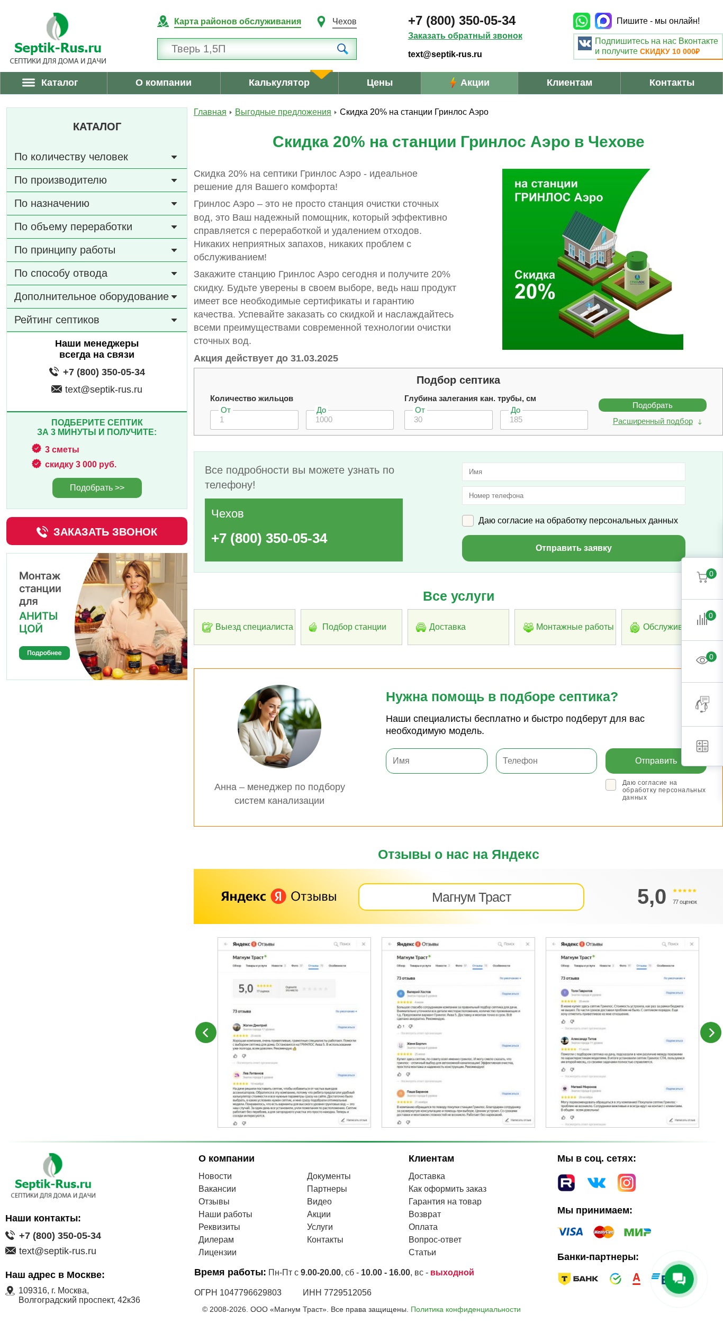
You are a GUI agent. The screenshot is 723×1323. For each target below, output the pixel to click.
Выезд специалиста (254, 626)
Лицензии (217, 1252)
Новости (215, 1176)
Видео (319, 1201)
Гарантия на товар (445, 1201)
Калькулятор (279, 82)
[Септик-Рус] (58, 39)
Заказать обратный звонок (465, 35)
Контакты (671, 82)
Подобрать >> (97, 487)
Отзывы (214, 1201)
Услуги (320, 1226)
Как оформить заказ (447, 1188)
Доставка (447, 626)
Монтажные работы (575, 626)
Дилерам (216, 1239)
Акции (475, 82)
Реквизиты (219, 1226)
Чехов (344, 21)
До (321, 410)
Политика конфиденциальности (466, 1309)
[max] (606, 21)
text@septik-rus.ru (445, 54)
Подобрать (652, 405)
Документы (329, 1176)
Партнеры (327, 1188)
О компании (163, 82)
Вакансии (217, 1188)
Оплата (423, 1226)
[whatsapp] (584, 21)
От (226, 410)
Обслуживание (672, 626)
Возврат (425, 1214)
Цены (380, 82)
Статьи (422, 1252)
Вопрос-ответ (435, 1239)
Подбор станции (354, 626)
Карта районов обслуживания (237, 21)
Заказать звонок (105, 532)
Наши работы (225, 1214)
